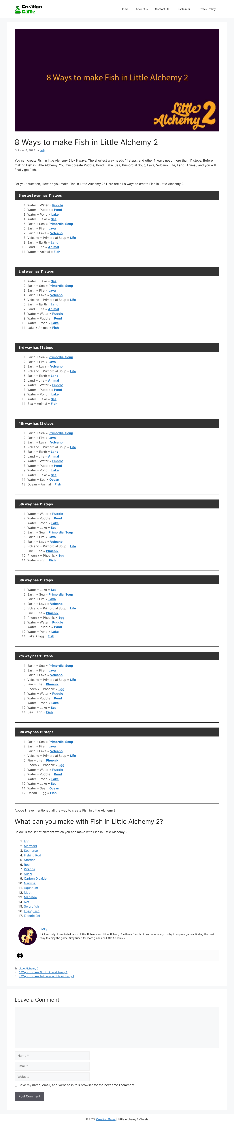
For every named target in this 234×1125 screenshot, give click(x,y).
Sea (53, 219)
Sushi (28, 874)
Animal (53, 247)
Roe (27, 864)
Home (125, 9)
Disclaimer (183, 9)
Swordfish (31, 906)
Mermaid (30, 846)
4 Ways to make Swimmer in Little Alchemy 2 (46, 976)
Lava (52, 228)
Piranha (29, 869)
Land (54, 242)
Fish (57, 252)
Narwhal (30, 883)
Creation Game (106, 1119)
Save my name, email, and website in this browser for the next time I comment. (77, 1085)
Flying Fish (31, 911)
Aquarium (31, 888)
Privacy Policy (207, 9)
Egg (61, 555)
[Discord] (20, 955)
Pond (58, 210)
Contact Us (162, 9)
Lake (55, 214)
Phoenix (52, 551)
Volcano (56, 233)
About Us (142, 9)
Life (73, 238)
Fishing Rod (32, 855)
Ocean (54, 479)
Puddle (57, 205)
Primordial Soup (61, 224)
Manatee (30, 897)
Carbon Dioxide (35, 878)
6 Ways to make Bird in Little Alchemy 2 (43, 972)
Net (26, 902)
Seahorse (31, 850)
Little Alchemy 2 (29, 968)
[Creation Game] (28, 9)
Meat (27, 892)
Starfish (29, 860)
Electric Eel (32, 916)
